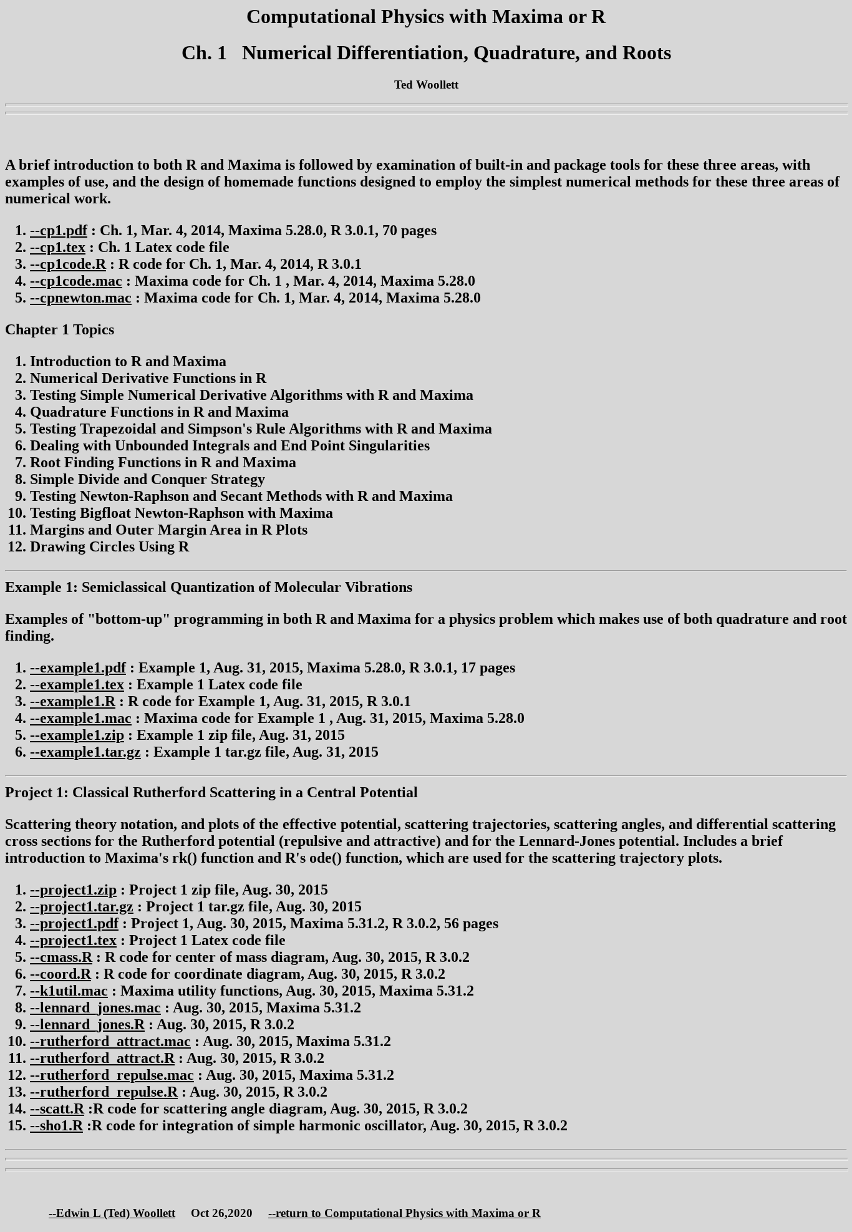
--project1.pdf (74, 923)
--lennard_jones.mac (95, 1007)
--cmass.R (61, 957)
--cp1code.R (68, 264)
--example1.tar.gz (85, 752)
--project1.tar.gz (81, 906)
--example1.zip (77, 735)
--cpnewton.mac (81, 297)
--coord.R (60, 974)
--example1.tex (77, 684)
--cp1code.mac (76, 281)
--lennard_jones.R (87, 1024)
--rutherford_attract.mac (110, 1041)
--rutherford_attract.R (102, 1058)
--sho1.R (56, 1125)
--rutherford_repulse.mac (112, 1075)
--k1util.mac (69, 990)
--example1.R (72, 701)
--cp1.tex (57, 247)
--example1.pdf (78, 667)
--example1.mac (81, 718)
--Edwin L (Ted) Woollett (112, 1213)
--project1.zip (73, 889)
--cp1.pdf (58, 230)
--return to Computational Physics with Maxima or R (404, 1213)
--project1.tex (73, 940)
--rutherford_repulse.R (104, 1092)
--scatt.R (57, 1108)
